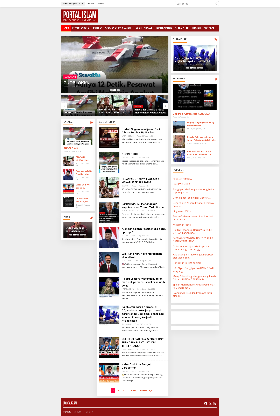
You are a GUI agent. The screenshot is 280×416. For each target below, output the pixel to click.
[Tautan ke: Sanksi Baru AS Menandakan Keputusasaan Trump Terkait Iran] (115, 105)
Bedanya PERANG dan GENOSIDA (191, 113)
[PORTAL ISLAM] (79, 15)
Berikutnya (146, 390)
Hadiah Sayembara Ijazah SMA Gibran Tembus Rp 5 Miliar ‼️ (141, 130)
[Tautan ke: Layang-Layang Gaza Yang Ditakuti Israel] (179, 126)
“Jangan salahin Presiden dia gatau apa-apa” (149, 111)
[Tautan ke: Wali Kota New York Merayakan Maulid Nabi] (109, 262)
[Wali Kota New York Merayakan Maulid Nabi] (122, 270)
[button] (216, 3)
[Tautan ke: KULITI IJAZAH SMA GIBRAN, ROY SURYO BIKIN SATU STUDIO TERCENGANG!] (109, 347)
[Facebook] (206, 403)
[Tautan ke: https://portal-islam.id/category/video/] (91, 217)
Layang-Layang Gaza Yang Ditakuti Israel (200, 124)
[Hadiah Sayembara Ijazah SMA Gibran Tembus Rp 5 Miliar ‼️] (161, 142)
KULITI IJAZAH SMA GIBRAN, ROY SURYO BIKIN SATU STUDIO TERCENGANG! (143, 342)
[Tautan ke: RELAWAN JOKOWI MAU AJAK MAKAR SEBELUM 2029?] (114, 64)
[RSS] (215, 403)
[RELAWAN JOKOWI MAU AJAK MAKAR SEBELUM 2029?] (155, 192)
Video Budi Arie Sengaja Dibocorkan (83, 186)
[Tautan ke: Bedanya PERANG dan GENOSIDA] (195, 97)
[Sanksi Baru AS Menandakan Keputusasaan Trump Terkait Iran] (158, 217)
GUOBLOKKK (70, 148)
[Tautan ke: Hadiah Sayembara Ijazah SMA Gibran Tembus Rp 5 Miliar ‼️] (109, 137)
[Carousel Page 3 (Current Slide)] (118, 90)
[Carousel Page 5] (84, 234)
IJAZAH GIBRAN (128, 136)
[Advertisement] (196, 317)
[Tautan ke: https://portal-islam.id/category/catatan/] (91, 122)
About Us (78, 412)
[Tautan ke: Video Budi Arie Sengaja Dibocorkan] (68, 188)
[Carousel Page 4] (81, 234)
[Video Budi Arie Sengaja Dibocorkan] (134, 380)
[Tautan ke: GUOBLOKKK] (77, 136)
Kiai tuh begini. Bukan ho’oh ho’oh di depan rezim (78, 229)
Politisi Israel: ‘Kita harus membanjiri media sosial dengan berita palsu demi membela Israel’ (199, 153)
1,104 (133, 390)
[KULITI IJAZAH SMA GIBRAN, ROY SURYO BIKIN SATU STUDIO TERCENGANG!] (162, 355)
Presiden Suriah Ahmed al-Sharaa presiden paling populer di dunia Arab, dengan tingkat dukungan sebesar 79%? (194, 60)
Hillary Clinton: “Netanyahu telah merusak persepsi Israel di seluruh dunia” (143, 282)
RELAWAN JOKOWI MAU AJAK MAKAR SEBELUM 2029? (113, 80)
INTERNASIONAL (128, 211)
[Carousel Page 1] (111, 90)
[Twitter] (210, 403)
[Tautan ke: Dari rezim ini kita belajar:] (68, 202)
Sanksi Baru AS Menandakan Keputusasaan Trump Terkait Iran (114, 111)
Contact (89, 412)
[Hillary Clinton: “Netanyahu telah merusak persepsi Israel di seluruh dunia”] (129, 298)
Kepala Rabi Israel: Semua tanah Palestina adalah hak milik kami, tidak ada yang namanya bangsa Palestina (200, 139)
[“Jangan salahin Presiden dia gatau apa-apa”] (154, 242)
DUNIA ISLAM (127, 261)
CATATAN (70, 72)
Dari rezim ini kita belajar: (82, 200)
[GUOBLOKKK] (157, 164)
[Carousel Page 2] (114, 90)
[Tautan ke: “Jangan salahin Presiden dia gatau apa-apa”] (150, 105)
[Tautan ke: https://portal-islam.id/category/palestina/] (215, 79)
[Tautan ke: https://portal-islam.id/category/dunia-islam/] (215, 40)
